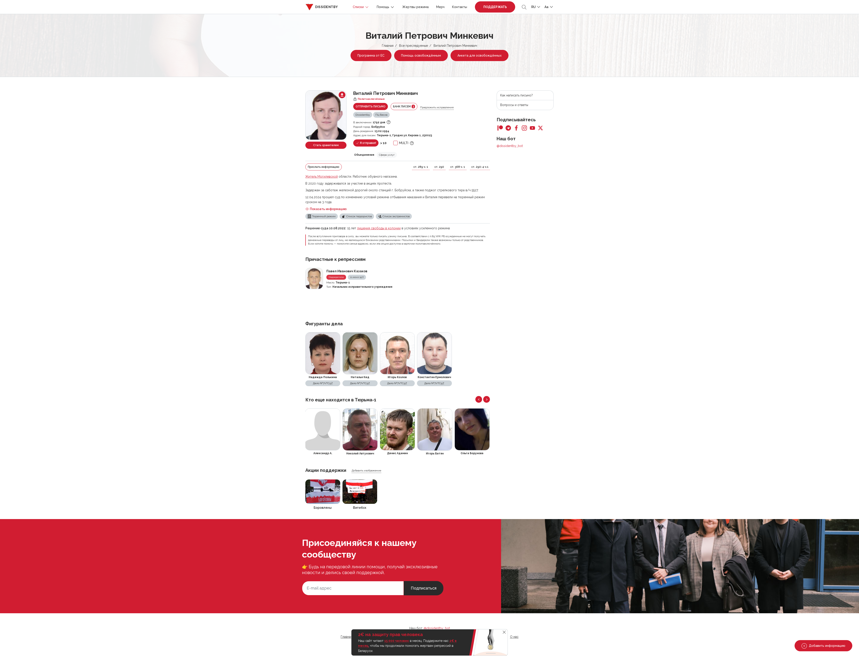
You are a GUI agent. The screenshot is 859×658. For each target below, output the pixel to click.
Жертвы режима (415, 7)
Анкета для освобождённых (479, 55)
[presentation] (478, 399)
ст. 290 (439, 166)
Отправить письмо (370, 106)
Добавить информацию (826, 645)
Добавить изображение (366, 470)
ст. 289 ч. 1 (420, 166)
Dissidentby (362, 114)
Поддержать (495, 7)
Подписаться (423, 588)
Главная (387, 45)
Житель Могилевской (321, 176)
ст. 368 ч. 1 (457, 166)
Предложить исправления (437, 107)
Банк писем (403, 106)
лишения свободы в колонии (379, 228)
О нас (514, 637)
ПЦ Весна (381, 114)
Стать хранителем (326, 145)
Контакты (459, 7)
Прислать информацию (323, 166)
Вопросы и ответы (514, 105)
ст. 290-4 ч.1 (480, 166)
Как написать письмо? (516, 95)
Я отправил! (367, 143)
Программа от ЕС (371, 55)
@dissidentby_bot (510, 146)
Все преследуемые (413, 45)
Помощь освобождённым (421, 55)
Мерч (440, 7)
